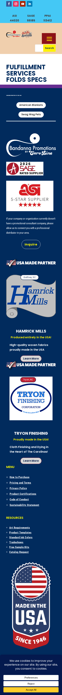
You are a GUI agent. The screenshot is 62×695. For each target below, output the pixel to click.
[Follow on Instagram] (16, 4)
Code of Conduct (19, 499)
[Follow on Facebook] (9, 4)
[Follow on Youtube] (22, 4)
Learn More (31, 358)
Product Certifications (23, 493)
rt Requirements (20, 527)
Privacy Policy (18, 488)
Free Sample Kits (19, 547)
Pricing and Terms (20, 482)
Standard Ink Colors (21, 537)
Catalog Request (19, 552)
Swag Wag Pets (31, 114)
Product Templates (20, 532)
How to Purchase (19, 477)
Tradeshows (16, 542)
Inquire (31, 244)
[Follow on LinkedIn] (29, 4)
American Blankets (31, 105)
